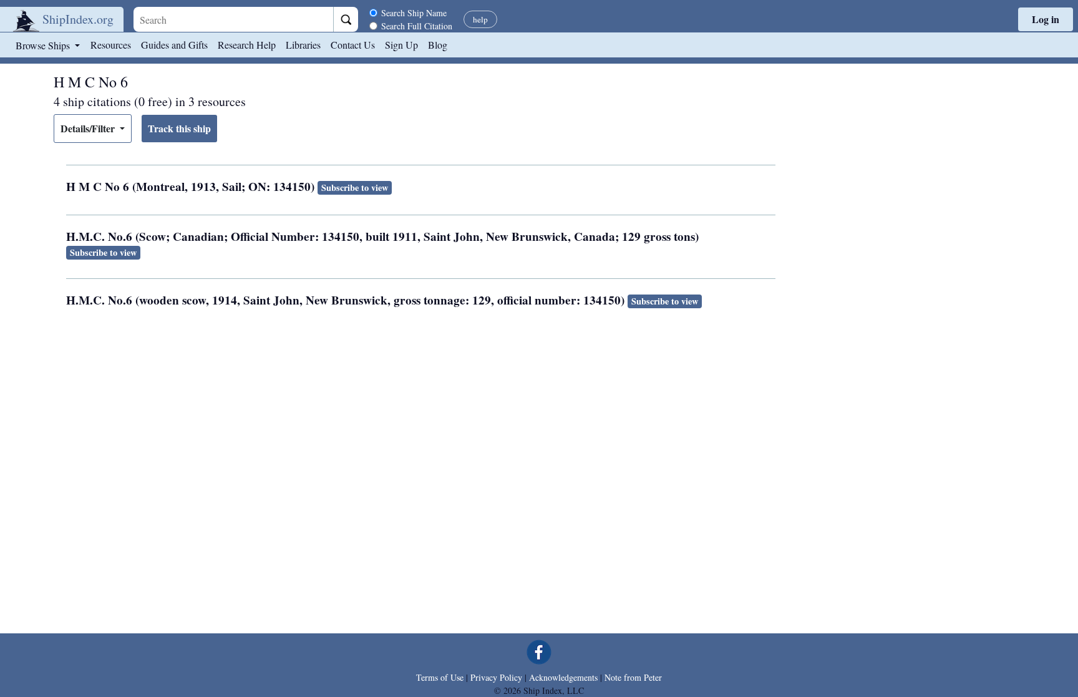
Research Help (247, 44)
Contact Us (353, 44)
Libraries (303, 44)
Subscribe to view (354, 187)
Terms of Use (440, 677)
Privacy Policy (496, 677)
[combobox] (233, 19)
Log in (1045, 19)
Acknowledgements (563, 677)
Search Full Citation (416, 26)
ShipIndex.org (78, 19)
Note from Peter (633, 677)
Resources (110, 44)
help (480, 19)
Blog (437, 44)
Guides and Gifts (174, 44)
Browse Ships (44, 45)
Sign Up (401, 44)
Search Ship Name (414, 13)
